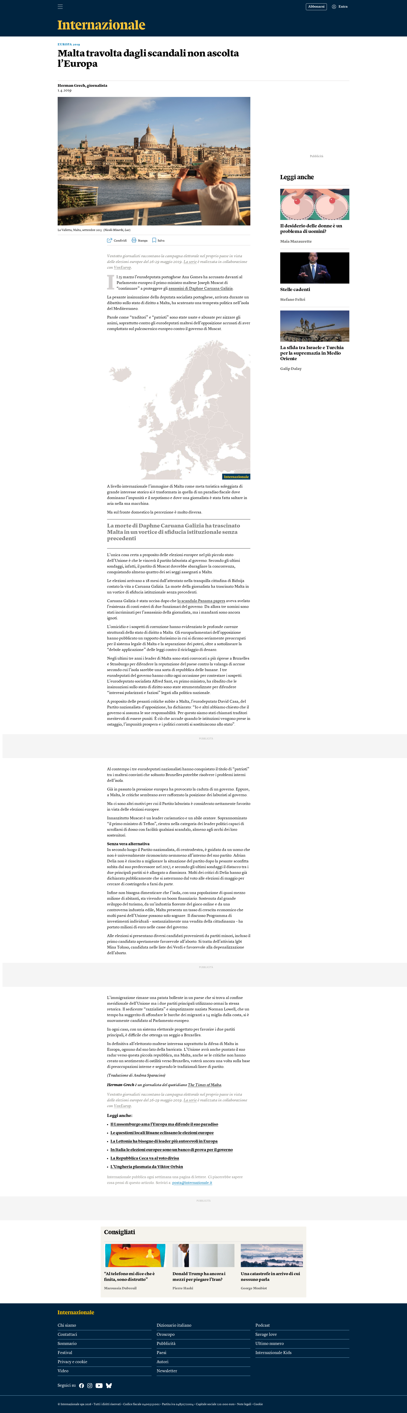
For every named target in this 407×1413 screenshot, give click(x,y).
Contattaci (67, 1335)
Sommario (67, 1344)
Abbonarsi (316, 6)
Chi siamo (67, 1325)
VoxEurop (122, 268)
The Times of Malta (204, 1085)
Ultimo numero (269, 1344)
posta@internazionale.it (192, 1183)
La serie (190, 262)
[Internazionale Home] (77, 1312)
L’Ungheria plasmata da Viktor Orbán (146, 1167)
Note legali (244, 1404)
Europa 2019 (69, 44)
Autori (163, 1362)
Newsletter (167, 1371)
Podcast (262, 1325)
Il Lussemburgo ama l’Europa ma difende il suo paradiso (164, 1125)
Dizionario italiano (174, 1325)
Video (63, 1371)
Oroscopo (166, 1335)
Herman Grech (71, 86)
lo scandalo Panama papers (201, 601)
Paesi (161, 1353)
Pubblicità (166, 1344)
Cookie (258, 1404)
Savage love (266, 1335)
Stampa (143, 240)
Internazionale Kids (273, 1353)
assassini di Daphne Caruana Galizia (201, 289)
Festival (65, 1353)
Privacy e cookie (72, 1362)
